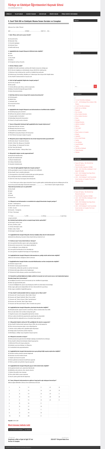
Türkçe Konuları (79, 150)
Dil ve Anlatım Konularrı (81, 116)
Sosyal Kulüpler (79, 144)
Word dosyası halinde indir (19, 425)
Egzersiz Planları (31, 14)
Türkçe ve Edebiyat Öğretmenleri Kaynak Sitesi (35, 5)
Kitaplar (77, 134)
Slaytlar (77, 140)
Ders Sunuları (78, 112)
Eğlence (77, 126)
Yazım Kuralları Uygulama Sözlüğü (84, 167)
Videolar (77, 152)
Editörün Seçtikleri (80, 124)
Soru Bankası (28, 429)
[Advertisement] (85, 36)
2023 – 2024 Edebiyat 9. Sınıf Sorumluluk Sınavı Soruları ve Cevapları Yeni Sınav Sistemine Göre (85, 179)
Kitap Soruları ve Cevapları (82, 132)
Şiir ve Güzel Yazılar (80, 138)
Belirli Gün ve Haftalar (80, 108)
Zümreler (9, 14)
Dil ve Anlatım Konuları (81, 114)
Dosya (76, 118)
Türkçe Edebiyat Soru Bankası (70, 14)
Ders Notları (42, 14)
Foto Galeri (78, 128)
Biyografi (77, 110)
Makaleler (77, 136)
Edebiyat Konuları (79, 122)
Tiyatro (77, 146)
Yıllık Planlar (19, 14)
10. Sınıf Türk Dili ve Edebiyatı (82, 100)
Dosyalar (77, 120)
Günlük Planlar (54, 14)
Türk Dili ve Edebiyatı (80, 148)
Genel (76, 130)
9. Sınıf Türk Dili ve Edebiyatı (16, 429)
